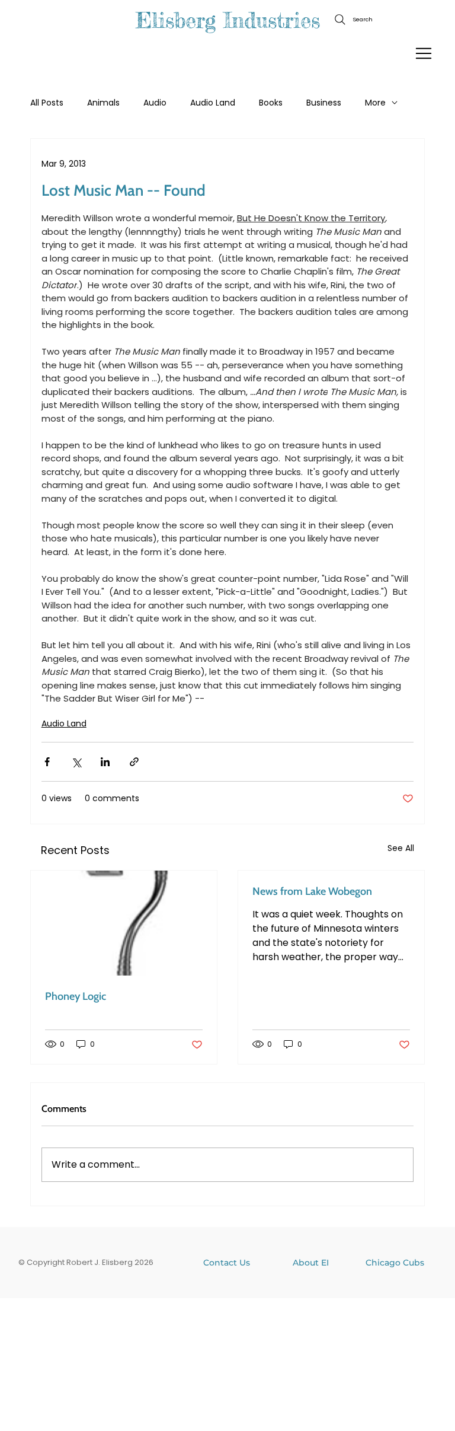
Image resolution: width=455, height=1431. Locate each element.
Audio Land (212, 103)
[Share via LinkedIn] (105, 761)
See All (400, 848)
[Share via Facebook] (47, 761)
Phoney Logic (75, 996)
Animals (103, 103)
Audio (154, 103)
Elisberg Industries (228, 20)
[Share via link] (134, 761)
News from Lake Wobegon (312, 891)
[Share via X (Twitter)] (76, 761)
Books (271, 103)
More (375, 103)
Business (323, 103)
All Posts (46, 103)
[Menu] (424, 53)
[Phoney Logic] (124, 923)
